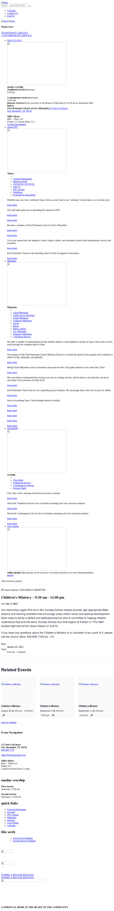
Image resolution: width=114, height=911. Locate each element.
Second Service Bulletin (24, 841)
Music (16, 326)
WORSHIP (12, 428)
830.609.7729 (7, 750)
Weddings (17, 192)
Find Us (11, 16)
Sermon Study (19, 488)
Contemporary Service (23, 485)
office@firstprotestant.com (13, 755)
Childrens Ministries (22, 320)
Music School (19, 328)
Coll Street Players (21, 336)
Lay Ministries (20, 331)
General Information (16, 124)
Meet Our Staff (20, 181)
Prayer (16, 323)
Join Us (16, 187)
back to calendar (8, 722)
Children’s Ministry (10, 705)
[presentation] (18, 689)
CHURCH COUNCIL (24, 184)
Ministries (11, 261)
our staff (11, 812)
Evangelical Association (24, 195)
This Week (18, 480)
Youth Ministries (20, 318)
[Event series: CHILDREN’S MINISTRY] (4, 715)
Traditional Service (22, 483)
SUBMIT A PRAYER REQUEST (17, 875)
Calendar (11, 10)
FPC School (18, 189)
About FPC (12, 127)
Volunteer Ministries (22, 334)
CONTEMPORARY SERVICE (16, 35)
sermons (11, 820)
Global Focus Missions (24, 315)
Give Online (13, 526)
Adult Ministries (20, 312)
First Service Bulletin (23, 838)
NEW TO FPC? (14, 40)
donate (10, 575)
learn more (12, 205)
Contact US (12, 13)
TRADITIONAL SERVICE (14, 33)
